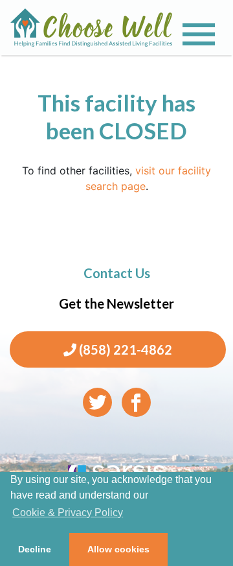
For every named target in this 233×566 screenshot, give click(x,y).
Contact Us (116, 273)
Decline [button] (34, 549)
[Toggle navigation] (199, 34)
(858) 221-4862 (124, 349)
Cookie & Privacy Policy (67, 512)
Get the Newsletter (116, 303)
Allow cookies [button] (118, 549)
